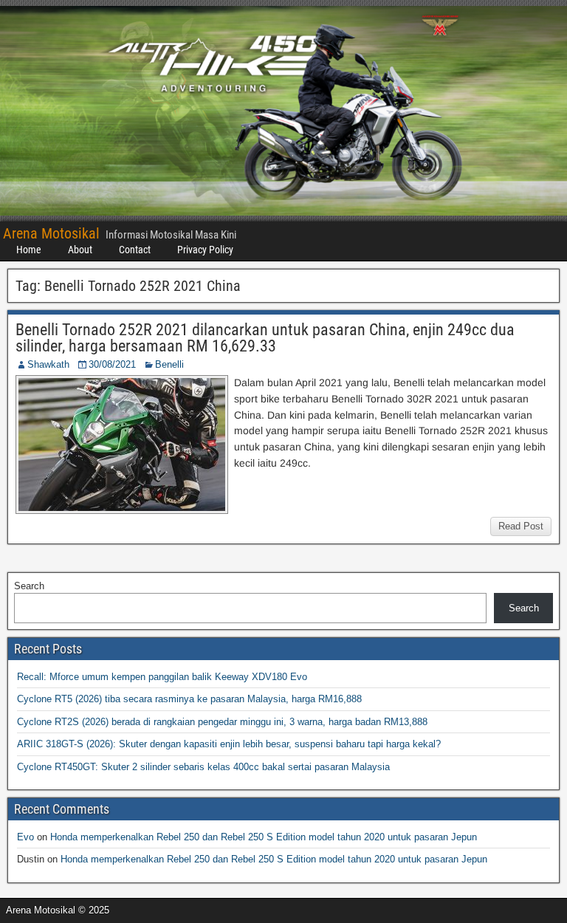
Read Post (520, 526)
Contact (135, 249)
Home (28, 249)
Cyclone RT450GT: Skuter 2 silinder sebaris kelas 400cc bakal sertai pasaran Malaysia (203, 766)
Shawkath (48, 364)
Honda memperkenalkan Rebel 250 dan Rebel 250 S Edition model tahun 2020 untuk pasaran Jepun (263, 837)
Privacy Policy (205, 249)
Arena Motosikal (51, 233)
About (80, 249)
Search (29, 585)
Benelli (169, 364)
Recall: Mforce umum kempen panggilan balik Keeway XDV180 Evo (162, 676)
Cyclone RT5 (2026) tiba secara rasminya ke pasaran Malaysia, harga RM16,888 (189, 698)
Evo (25, 837)
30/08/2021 (112, 364)
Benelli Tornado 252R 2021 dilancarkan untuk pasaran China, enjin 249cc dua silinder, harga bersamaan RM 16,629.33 (265, 337)
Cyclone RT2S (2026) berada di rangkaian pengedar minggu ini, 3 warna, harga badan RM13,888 (222, 721)
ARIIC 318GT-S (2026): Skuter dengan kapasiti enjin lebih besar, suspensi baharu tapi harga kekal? (229, 743)
